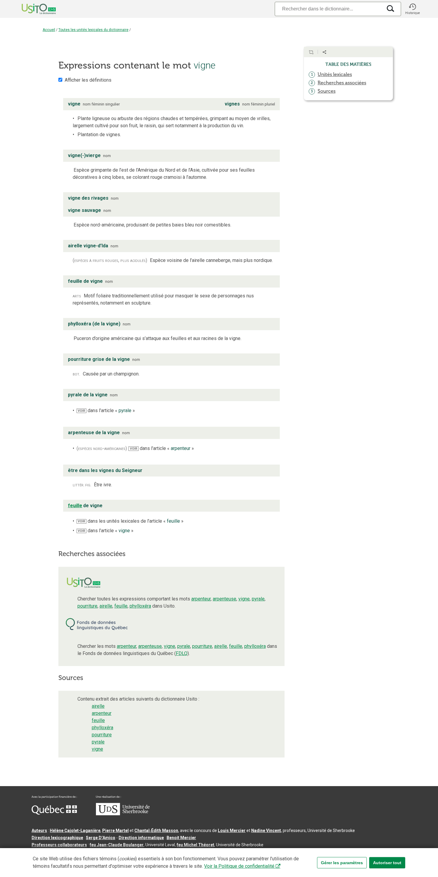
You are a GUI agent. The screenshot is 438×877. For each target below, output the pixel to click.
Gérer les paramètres (342, 862)
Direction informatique (141, 837)
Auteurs (39, 830)
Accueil (49, 30)
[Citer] (311, 52)
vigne (244, 599)
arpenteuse (224, 599)
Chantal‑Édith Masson (156, 830)
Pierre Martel (115, 830)
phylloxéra (140, 606)
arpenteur (201, 599)
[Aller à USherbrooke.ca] (123, 813)
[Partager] (324, 52)
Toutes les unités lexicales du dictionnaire (93, 30)
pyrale (258, 599)
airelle (106, 606)
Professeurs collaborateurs (59, 844)
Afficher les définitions (88, 80)
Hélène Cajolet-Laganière (75, 830)
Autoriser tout (387, 862)
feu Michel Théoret (195, 844)
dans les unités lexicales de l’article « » (131, 521)
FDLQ (181, 653)
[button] (412, 9)
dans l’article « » (106, 410)
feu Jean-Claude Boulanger (117, 844)
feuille (121, 606)
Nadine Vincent (266, 830)
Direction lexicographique (57, 837)
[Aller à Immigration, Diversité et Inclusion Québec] (54, 813)
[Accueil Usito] (32, 9)
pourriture (87, 606)
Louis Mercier (232, 830)
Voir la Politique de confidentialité (239, 866)
